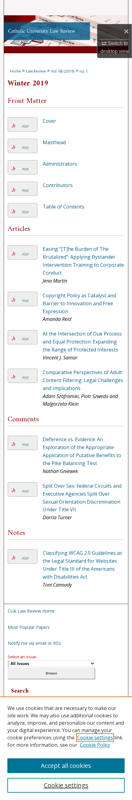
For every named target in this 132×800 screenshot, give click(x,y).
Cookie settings (95, 737)
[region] (66, 748)
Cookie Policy (95, 745)
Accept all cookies (66, 765)
